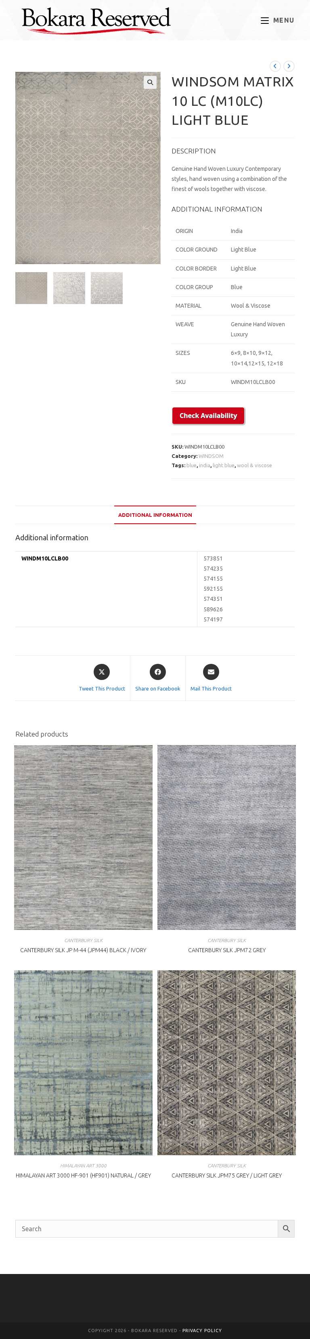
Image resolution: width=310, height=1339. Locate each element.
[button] (150, 82)
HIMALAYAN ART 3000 (83, 1165)
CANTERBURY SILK (83, 940)
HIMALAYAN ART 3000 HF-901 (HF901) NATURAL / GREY (83, 1175)
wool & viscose (254, 465)
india (204, 465)
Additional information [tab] (155, 515)
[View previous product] (275, 66)
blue (191, 465)
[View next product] (289, 66)
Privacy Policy (202, 1330)
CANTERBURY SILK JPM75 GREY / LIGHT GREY (227, 1175)
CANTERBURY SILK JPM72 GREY (227, 950)
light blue (224, 465)
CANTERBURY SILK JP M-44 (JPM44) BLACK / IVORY (83, 950)
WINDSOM (211, 456)
